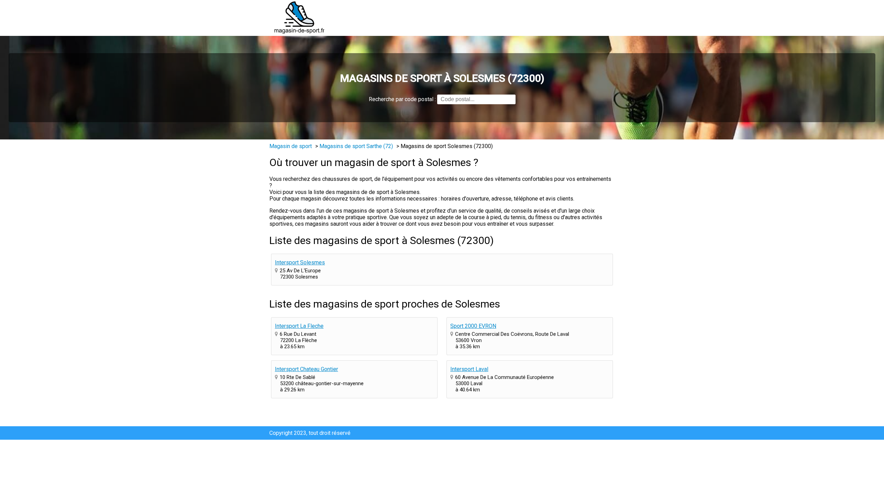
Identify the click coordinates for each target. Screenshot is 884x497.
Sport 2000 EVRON (473, 326)
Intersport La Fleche (299, 326)
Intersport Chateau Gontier (306, 369)
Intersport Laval (469, 369)
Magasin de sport (290, 146)
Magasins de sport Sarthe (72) (356, 146)
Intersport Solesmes (300, 262)
